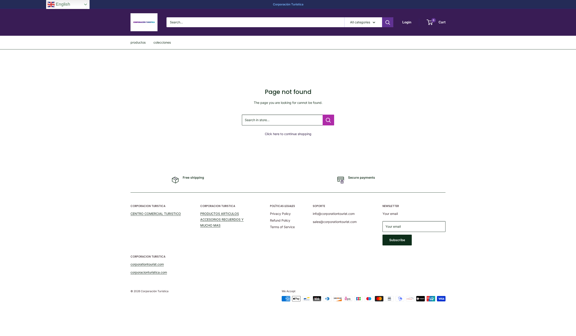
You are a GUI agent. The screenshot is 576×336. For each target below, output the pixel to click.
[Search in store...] (328, 120)
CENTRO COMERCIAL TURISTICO (155, 214)
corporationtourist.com (147, 264)
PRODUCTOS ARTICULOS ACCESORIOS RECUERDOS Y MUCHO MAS (222, 219)
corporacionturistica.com (148, 272)
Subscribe (397, 240)
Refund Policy (280, 220)
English (62, 4)
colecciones (162, 42)
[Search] (387, 22)
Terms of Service (282, 227)
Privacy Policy (280, 214)
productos (138, 42)
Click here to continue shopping (288, 134)
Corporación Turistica (288, 4)
